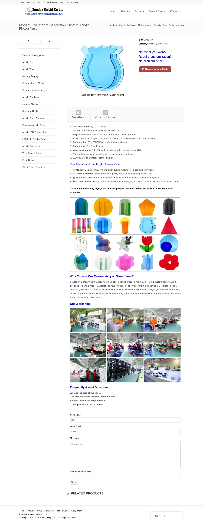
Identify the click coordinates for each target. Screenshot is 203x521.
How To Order (51, 2)
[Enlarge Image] (101, 40)
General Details (79, 117)
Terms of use (61, 511)
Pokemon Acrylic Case (33, 125)
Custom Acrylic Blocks (33, 83)
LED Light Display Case (34, 139)
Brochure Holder (30, 111)
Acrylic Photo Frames (33, 118)
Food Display (29, 160)
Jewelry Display (30, 104)
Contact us (63, 2)
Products (39, 2)
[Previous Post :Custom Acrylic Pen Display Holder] (29, 41)
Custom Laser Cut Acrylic (35, 90)
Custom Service (157, 11)
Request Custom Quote (156, 69)
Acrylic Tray (28, 69)
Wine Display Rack (31, 153)
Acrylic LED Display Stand (35, 132)
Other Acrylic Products (157, 44)
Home (22, 2)
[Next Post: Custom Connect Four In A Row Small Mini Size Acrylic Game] (50, 41)
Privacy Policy (76, 511)
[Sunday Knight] (44, 11)
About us (30, 2)
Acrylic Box (27, 62)
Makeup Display (30, 76)
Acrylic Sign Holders (32, 146)
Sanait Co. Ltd (41, 514)
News (39, 511)
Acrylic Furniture (30, 97)
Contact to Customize (105, 117)
